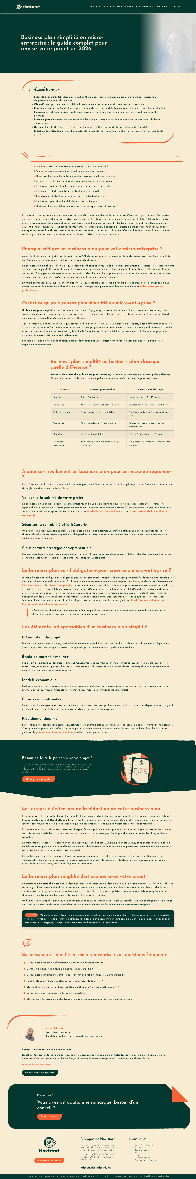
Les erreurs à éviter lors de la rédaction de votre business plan (71, 196)
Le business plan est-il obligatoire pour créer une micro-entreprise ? (74, 186)
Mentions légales (142, 1158)
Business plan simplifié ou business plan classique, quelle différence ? (75, 176)
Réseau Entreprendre (60, 585)
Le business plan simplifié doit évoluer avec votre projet (68, 201)
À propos (139, 1147)
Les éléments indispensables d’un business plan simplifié (68, 191)
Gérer (105, 6)
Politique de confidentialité (147, 1160)
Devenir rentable (125, 6)
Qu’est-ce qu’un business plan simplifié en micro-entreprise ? (70, 171)
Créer (91, 6)
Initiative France (31, 585)
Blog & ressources (142, 1150)
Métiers (176, 6)
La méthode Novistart (145, 1145)
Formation (162, 6)
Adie (136, 581)
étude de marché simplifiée (103, 511)
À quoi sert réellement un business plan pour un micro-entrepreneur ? (75, 181)
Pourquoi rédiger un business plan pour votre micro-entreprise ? (72, 166)
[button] (178, 156)
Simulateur (147, 6)
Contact (138, 1155)
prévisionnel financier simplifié (54, 732)
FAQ (137, 1153)
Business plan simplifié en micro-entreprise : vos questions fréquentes (75, 206)
